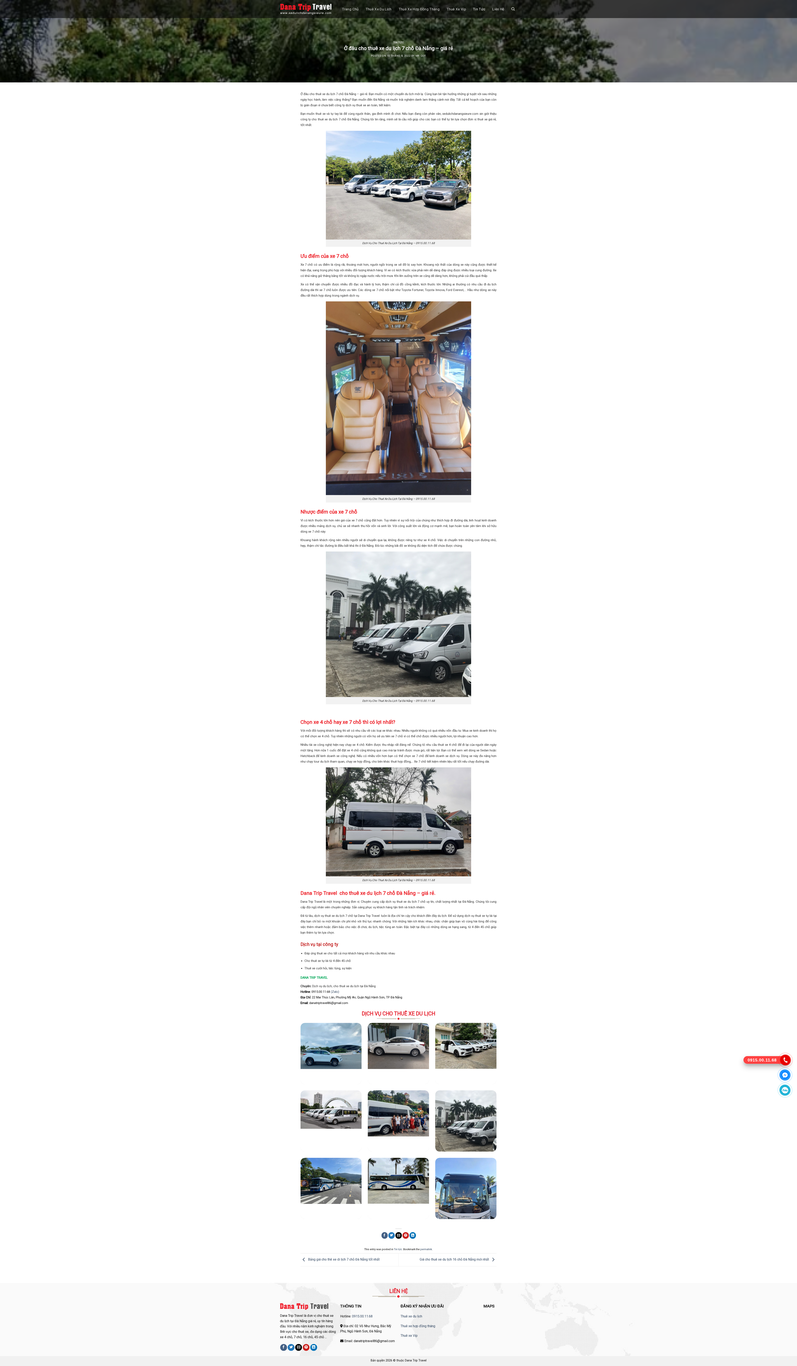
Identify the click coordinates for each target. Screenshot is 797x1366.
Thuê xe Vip (409, 1336)
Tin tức (479, 9)
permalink (426, 1249)
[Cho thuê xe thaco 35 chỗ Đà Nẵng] (465, 1188)
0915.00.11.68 (362, 1316)
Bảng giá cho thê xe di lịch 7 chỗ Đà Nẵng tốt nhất (343, 1260)
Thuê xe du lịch (379, 9)
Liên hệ (498, 9)
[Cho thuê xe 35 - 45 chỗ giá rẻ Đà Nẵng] (331, 1188)
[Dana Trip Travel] (305, 9)
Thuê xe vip (456, 9)
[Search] (513, 9)
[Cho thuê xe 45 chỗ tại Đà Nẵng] (398, 1188)
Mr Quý (421, 55)
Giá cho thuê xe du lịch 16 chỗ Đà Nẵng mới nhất (455, 1260)
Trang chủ (350, 9)
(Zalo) (335, 992)
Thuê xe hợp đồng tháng (419, 9)
